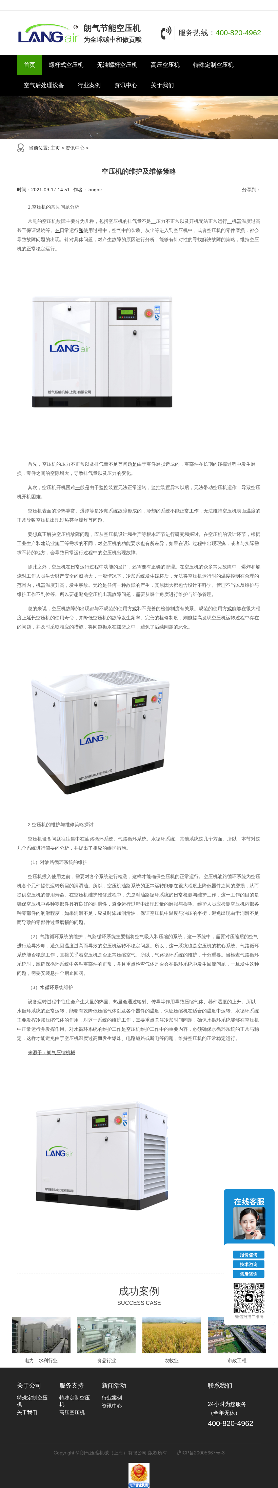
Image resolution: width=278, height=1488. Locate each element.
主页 (55, 148)
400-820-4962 (238, 32)
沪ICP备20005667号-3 (201, 1452)
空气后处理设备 (44, 85)
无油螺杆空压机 (117, 65)
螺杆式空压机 (66, 65)
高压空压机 (165, 65)
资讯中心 (125, 85)
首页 (29, 65)
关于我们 (162, 85)
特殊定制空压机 (213, 65)
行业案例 (89, 85)
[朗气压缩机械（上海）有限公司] (48, 33)
